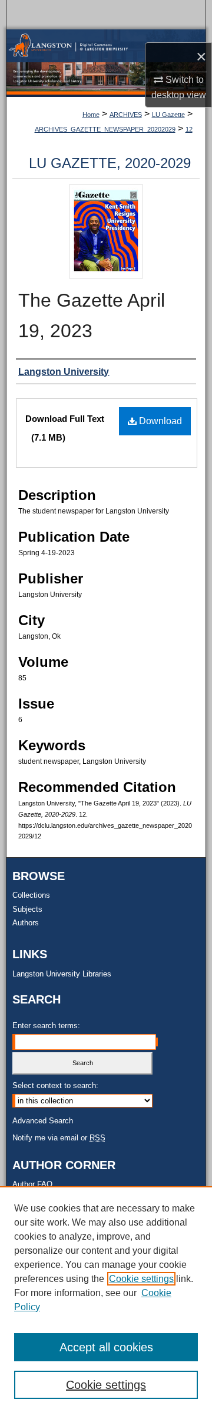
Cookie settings (141, 1279)
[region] (106, 1299)
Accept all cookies (106, 1347)
